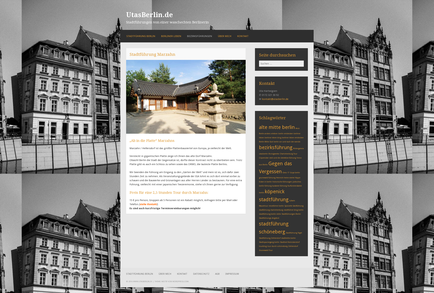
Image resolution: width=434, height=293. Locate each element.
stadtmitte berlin (288, 238)
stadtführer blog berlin (293, 210)
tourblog (263, 246)
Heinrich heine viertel (285, 178)
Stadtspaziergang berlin (269, 242)
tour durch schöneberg (277, 246)
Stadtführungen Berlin (291, 214)
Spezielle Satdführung (293, 206)
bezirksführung (275, 147)
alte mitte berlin (277, 127)
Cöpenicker (264, 158)
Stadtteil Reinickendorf (290, 242)
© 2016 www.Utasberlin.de (139, 281)
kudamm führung (279, 186)
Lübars (292, 201)
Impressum (232, 273)
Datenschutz (201, 273)
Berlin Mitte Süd (266, 142)
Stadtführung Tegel (294, 233)
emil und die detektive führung (282, 158)
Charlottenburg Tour (288, 154)
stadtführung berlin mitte (270, 214)
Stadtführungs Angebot (269, 218)
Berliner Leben (171, 36)
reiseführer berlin (276, 206)
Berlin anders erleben (268, 134)
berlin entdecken (285, 134)
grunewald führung (267, 178)
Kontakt (243, 36)
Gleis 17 (285, 173)
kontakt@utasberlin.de (275, 99)
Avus (297, 128)
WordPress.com (180, 281)
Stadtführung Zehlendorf (270, 238)
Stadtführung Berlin (140, 36)
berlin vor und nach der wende (287, 142)
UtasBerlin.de (149, 15)
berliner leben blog (273, 138)
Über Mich (224, 36)
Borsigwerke (274, 154)
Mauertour (263, 206)
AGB (217, 273)
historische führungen (282, 182)
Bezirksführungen (199, 36)
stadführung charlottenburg (271, 210)
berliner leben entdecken (293, 138)
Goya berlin (295, 173)
